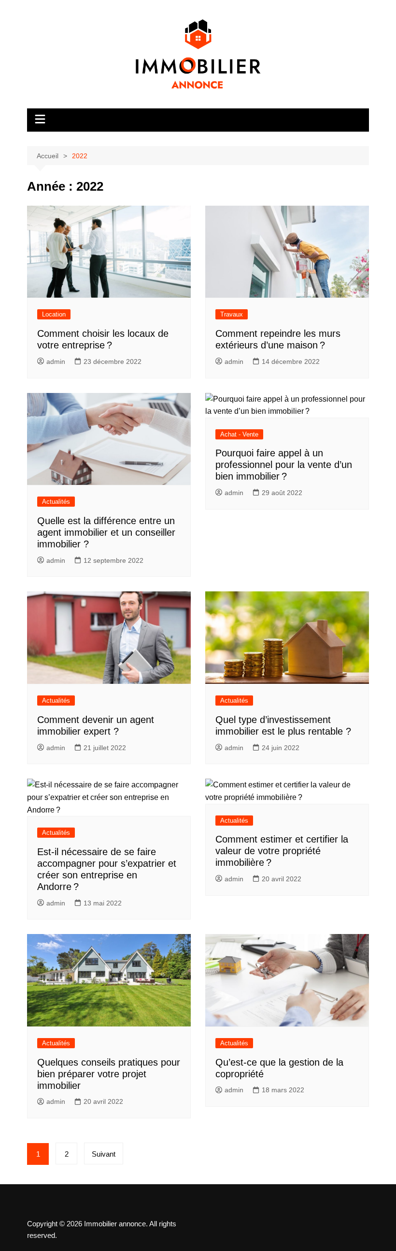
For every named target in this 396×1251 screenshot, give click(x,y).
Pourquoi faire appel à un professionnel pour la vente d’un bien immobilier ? (283, 465)
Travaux (231, 314)
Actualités (56, 501)
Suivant (103, 1154)
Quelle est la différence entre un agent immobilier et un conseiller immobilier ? (106, 532)
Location (54, 314)
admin (55, 361)
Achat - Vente (239, 434)
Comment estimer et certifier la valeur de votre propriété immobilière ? (281, 851)
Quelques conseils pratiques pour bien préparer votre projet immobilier (108, 1074)
